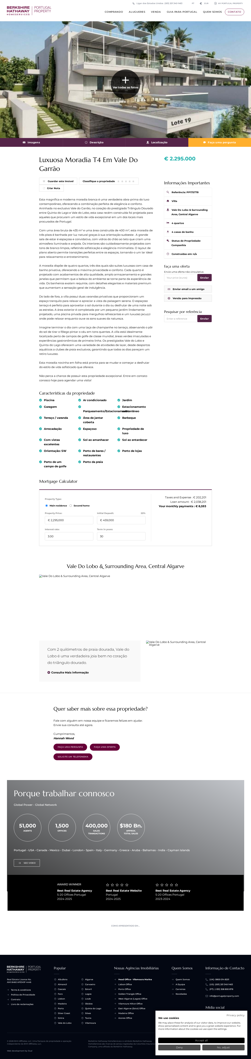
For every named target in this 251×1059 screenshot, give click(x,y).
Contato (234, 11)
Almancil (62, 984)
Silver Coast (64, 1013)
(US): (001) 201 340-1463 (221, 984)
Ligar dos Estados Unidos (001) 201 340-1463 (159, 3)
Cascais (62, 989)
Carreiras (180, 989)
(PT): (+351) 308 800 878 (221, 989)
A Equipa (180, 984)
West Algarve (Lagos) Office (132, 998)
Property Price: (53, 513)
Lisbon (61, 998)
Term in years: (105, 529)
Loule (88, 998)
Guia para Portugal (182, 11)
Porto (61, 1008)
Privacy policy (236, 1015)
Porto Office (124, 989)
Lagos (88, 994)
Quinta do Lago (93, 1008)
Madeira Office (126, 1013)
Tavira (88, 1018)
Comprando (114, 11)
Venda (156, 11)
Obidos (89, 1003)
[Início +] (29, 10)
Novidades (181, 994)
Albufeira (62, 979)
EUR (204, 3)
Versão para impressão (187, 298)
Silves (88, 1013)
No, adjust (223, 1047)
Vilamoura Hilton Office (130, 1003)
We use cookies (168, 1018)
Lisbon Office (125, 984)
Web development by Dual (19, 1051)
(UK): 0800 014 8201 (219, 979)
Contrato (15, 999)
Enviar (204, 277)
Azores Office (125, 1018)
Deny (179, 1047)
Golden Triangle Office (129, 994)
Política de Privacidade (23, 994)
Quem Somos (212, 11)
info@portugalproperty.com (224, 996)
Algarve (89, 979)
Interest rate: (52, 529)
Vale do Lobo (64, 1023)
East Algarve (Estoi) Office (131, 1008)
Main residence (58, 505)
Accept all (201, 1040)
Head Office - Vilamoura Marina (135, 979)
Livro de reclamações (22, 1004)
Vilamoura (90, 1023)
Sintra (61, 1018)
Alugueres (137, 11)
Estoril (88, 989)
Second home (81, 505)
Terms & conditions (21, 990)
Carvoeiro (90, 984)
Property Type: (53, 499)
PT (193, 3)
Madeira (62, 1003)
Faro (60, 994)
